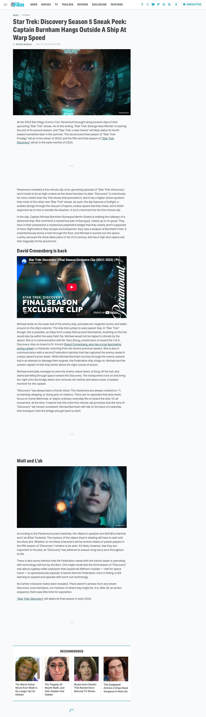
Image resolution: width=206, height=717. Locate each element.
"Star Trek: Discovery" (30, 598)
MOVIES (46, 4)
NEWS (33, 4)
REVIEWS (82, 4)
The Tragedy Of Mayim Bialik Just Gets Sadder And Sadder (55, 689)
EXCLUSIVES (99, 4)
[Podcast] (176, 4)
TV (56, 4)
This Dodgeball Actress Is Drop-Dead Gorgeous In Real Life (116, 688)
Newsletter (194, 4)
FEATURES (117, 4)
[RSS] (169, 5)
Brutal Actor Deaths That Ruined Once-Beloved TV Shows (85, 688)
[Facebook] (142, 5)
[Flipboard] (158, 5)
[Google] (164, 5)
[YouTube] (153, 5)
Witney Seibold (24, 44)
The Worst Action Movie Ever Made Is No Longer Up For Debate (26, 689)
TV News (25, 15)
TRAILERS (67, 4)
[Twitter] (147, 5)
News (16, 15)
